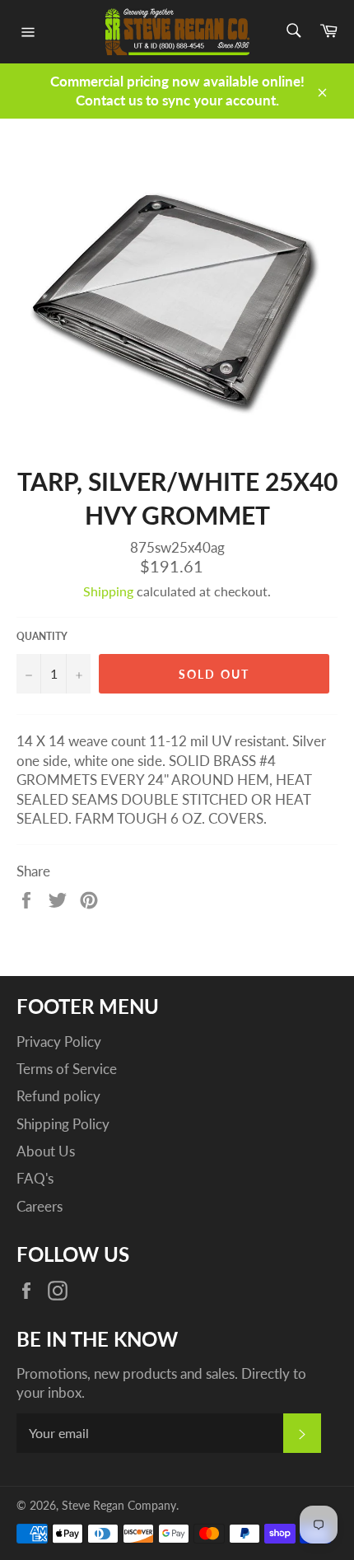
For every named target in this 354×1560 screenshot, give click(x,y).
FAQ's (35, 1178)
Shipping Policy (62, 1124)
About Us (45, 1151)
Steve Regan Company (119, 1505)
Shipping (108, 591)
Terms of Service (66, 1068)
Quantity (42, 636)
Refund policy (58, 1096)
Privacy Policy (58, 1041)
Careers (39, 1206)
